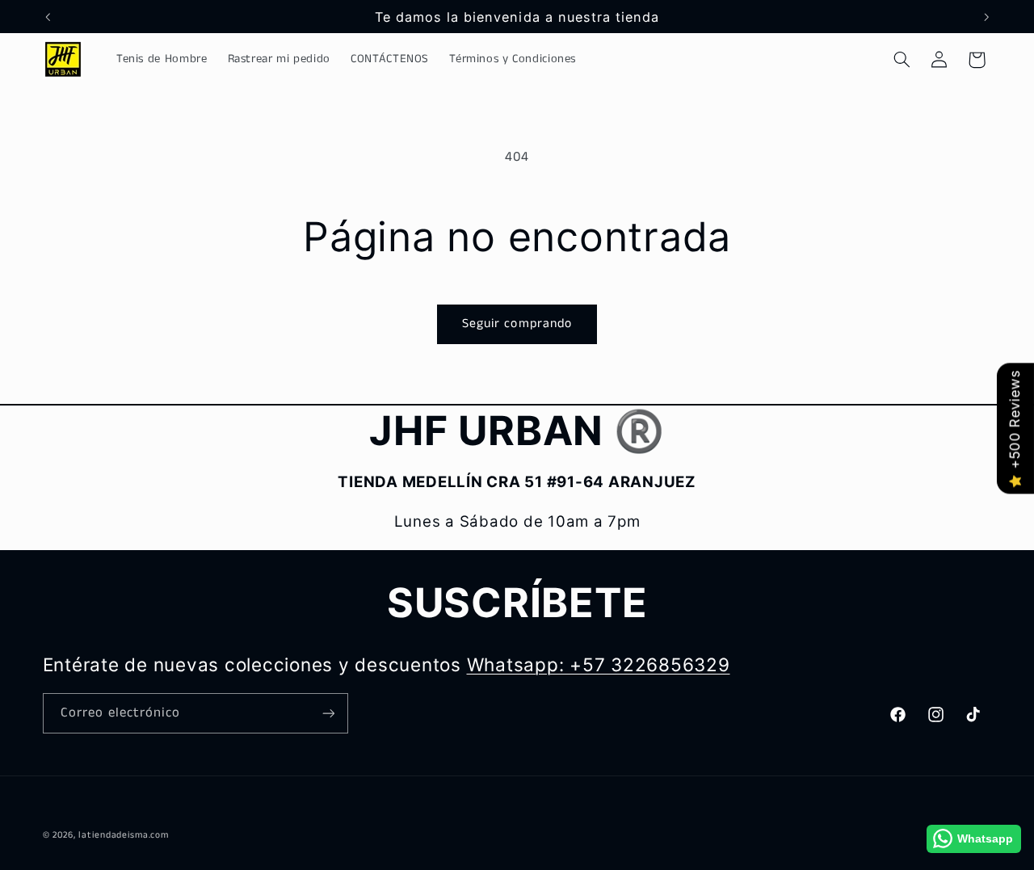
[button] (901, 59)
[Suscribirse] (328, 713)
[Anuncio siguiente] (986, 17)
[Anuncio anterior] (47, 17)
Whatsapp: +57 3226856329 (598, 664)
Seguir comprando (517, 324)
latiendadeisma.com (123, 835)
